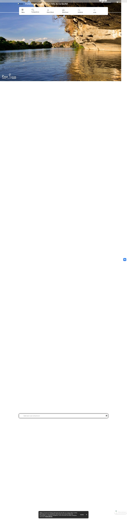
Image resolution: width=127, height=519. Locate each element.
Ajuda (119, 2)
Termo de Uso (48, 516)
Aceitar (82, 514)
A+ (106, 0)
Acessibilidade (107, 2)
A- (100, 0)
